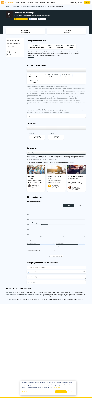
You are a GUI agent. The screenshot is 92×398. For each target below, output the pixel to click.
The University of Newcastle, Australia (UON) (34, 6)
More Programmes (12, 55)
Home (7, 6)
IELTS (38, 74)
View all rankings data (55, 256)
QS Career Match (10, 299)
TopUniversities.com (11, 292)
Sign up (87, 2)
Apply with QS (73, 2)
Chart (68, 205)
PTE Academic (66, 74)
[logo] (7, 2)
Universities (16, 6)
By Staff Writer (55, 185)
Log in (81, 2)
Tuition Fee (31, 128)
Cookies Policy (57, 387)
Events (36, 2)
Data (80, 205)
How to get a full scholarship (32, 177)
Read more (31, 57)
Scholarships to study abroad (54, 177)
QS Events (20, 296)
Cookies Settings (26, 391)
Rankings (17, 2)
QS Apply (28, 296)
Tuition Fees (10, 46)
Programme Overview (13, 40)
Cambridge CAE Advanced (51, 74)
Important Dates (32, 116)
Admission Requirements (13, 43)
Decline (71, 391)
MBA (33, 282)
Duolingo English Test (35, 80)
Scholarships (42, 2)
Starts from (37, 136)
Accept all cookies (61, 391)
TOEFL (30, 74)
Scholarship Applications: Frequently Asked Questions (75, 178)
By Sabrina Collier (36, 185)
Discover (23, 2)
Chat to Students (51, 2)
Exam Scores (31, 70)
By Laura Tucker (76, 187)
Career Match (30, 2)
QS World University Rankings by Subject (33, 294)
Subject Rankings (11, 52)
